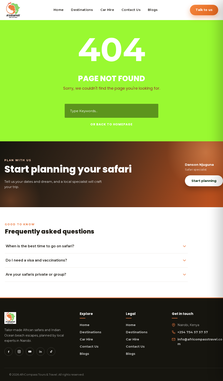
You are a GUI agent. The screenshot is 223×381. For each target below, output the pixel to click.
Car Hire (86, 339)
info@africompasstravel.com (199, 341)
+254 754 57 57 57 (192, 332)
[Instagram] (19, 351)
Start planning (203, 181)
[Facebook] (8, 351)
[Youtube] (30, 351)
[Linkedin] (40, 351)
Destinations (90, 332)
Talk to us (204, 10)
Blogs (84, 354)
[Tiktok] (51, 351)
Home (85, 325)
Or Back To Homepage (111, 124)
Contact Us (89, 347)
